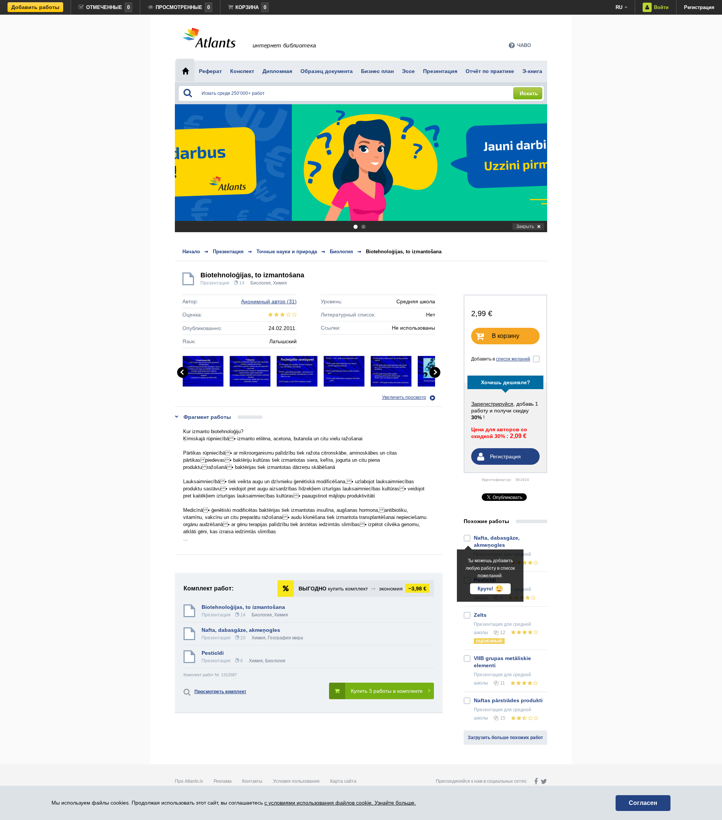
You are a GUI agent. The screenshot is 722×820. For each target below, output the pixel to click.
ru (619, 7)
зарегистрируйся (492, 404)
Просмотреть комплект (220, 691)
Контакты (252, 781)
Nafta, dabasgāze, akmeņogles (241, 630)
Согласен (643, 803)
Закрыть (525, 226)
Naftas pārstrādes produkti (508, 700)
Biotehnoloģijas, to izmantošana (403, 251)
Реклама (223, 781)
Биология (260, 283)
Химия (280, 283)
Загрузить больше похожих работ (505, 737)
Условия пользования (296, 781)
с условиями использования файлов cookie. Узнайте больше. (340, 803)
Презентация (214, 283)
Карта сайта (343, 781)
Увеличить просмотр (404, 397)
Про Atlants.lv (189, 781)
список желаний (513, 359)
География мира (285, 637)
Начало (191, 251)
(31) (269, 301)
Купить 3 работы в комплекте (387, 691)
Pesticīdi (213, 653)
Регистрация (699, 7)
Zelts (480, 615)
